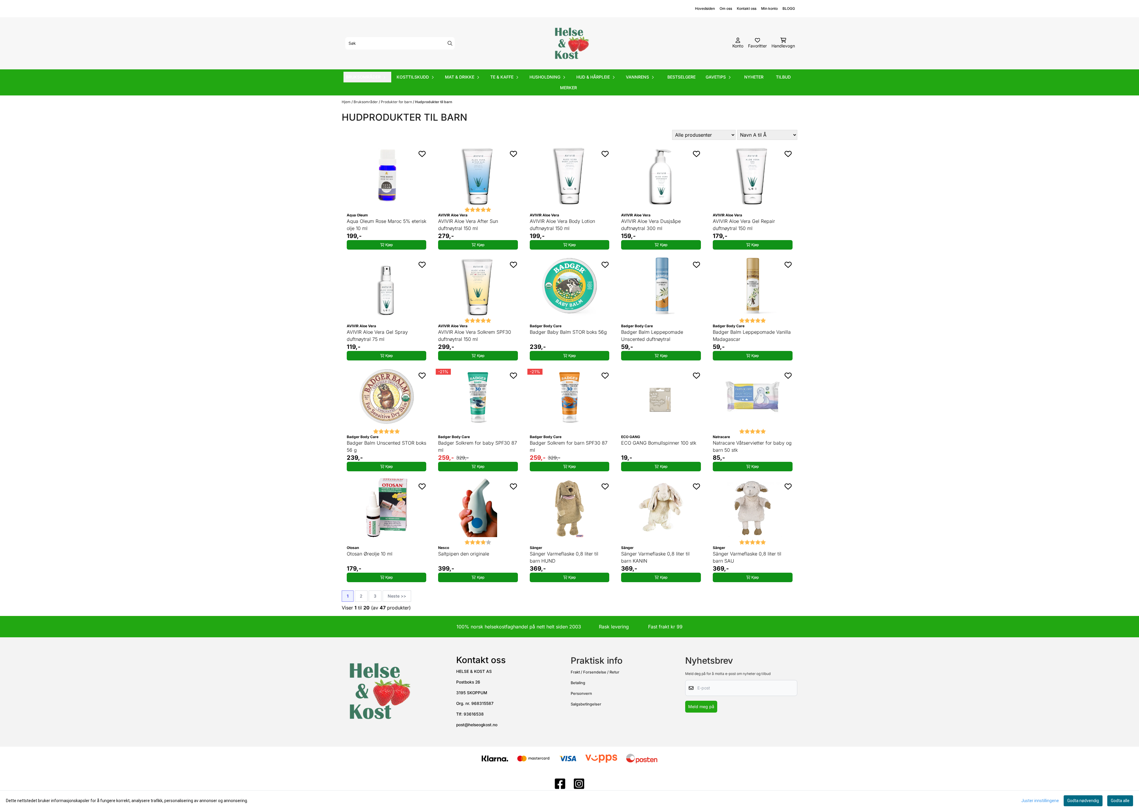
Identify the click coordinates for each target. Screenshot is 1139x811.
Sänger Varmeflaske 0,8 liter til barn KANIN (655, 557)
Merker (568, 87)
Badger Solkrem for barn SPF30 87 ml (568, 446)
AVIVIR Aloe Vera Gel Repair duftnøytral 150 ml (744, 224)
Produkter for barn (397, 102)
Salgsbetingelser (586, 704)
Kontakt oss (746, 8)
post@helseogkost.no (476, 724)
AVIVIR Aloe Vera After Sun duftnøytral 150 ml (468, 224)
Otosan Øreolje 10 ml (369, 554)
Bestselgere (681, 76)
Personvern (581, 693)
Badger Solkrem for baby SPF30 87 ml (477, 446)
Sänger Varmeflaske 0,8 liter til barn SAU (747, 557)
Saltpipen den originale (463, 554)
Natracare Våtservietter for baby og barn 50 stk (752, 446)
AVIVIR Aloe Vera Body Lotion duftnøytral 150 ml (562, 224)
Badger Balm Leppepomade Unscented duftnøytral (652, 335)
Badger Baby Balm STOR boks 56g (568, 332)
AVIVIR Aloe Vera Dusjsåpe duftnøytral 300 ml (651, 224)
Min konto (769, 8)
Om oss (726, 8)
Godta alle (1120, 800)
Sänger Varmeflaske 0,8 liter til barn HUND (564, 557)
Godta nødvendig (1083, 800)
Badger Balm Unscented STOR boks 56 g (386, 446)
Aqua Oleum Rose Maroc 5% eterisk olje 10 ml (386, 224)
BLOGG (788, 8)
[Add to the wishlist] (422, 153)
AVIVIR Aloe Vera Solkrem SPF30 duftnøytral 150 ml (474, 335)
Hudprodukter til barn (433, 102)
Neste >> (397, 595)
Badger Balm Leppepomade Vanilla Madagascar (752, 335)
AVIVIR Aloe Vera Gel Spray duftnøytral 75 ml (377, 335)
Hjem (346, 102)
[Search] (450, 43)
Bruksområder (366, 102)
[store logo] (571, 43)
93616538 (474, 714)
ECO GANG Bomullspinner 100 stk (658, 443)
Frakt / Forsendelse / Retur (595, 672)
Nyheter (753, 76)
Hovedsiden (705, 8)
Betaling (578, 683)
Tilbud (783, 76)
